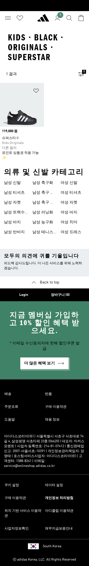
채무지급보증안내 (59, 528)
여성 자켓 (69, 203)
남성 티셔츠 (14, 193)
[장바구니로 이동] (81, 18)
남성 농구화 (42, 222)
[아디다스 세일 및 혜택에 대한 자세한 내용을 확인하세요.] (44, 5)
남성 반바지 (14, 232)
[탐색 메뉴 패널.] (8, 18)
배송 (7, 394)
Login (23, 295)
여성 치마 (69, 222)
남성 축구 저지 (43, 203)
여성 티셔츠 (71, 193)
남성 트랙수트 (14, 213)
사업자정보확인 (16, 528)
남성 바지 (12, 222)
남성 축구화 (42, 183)
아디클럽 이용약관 (59, 511)
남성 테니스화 (42, 232)
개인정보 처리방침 (59, 498)
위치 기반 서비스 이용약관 (22, 513)
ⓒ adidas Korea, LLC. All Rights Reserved (44, 559)
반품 (48, 394)
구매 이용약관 (56, 406)
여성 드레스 (71, 232)
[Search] (69, 18)
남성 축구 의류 (43, 193)
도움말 (9, 419)
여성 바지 (69, 212)
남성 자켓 (12, 203)
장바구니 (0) (60, 295)
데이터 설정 (54, 485)
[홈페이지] (43, 20)
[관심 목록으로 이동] (20, 18)
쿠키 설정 (11, 485)
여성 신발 (69, 183)
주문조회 (11, 406)
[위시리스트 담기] (36, 91)
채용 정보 (52, 419)
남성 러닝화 (42, 212)
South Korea (52, 546)
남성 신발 (12, 183)
